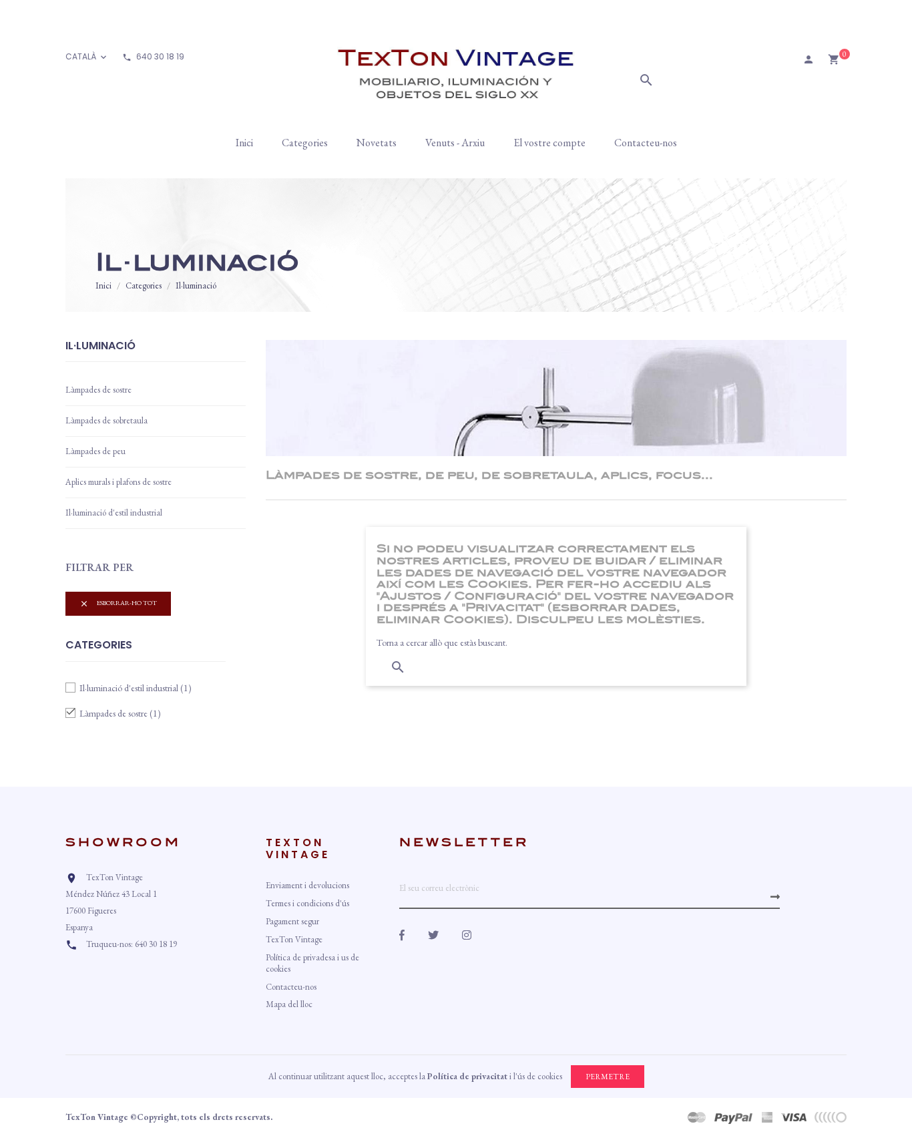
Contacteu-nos (291, 986)
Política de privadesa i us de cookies (312, 963)
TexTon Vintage (294, 939)
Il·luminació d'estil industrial (113, 512)
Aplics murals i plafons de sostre (118, 482)
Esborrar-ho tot (118, 603)
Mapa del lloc (289, 1004)
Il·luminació (100, 346)
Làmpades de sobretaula (106, 420)
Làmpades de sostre (98, 389)
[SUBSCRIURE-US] (775, 897)
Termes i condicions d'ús (307, 903)
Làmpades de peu (95, 451)
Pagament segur (292, 921)
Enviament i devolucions (307, 885)
